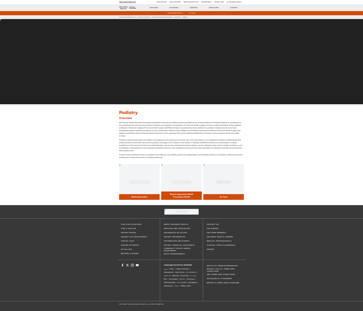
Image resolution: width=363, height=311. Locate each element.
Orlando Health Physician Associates (162, 17)
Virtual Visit (127, 241)
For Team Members (216, 233)
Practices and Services (144, 17)
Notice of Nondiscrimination (222, 266)
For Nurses (213, 228)
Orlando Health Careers (220, 237)
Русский (182, 283)
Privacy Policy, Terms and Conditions (221, 270)
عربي (165, 269)
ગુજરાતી (167, 276)
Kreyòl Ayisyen (180, 276)
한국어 (182, 279)
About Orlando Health (176, 224)
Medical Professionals (219, 241)
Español (192, 283)
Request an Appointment (134, 237)
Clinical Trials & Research (221, 245)
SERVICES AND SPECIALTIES (177, 228)
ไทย (176, 286)
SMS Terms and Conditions (221, 274)
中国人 (172, 269)
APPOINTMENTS (206, 2)
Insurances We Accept (176, 233)
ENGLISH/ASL (183, 269)
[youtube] (137, 265)
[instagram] (132, 265)
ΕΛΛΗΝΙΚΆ (191, 272)
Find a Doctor (128, 228)
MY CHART (192, 13)
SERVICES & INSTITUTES (191, 2)
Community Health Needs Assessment (177, 249)
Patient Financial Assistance (179, 245)
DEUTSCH (179, 272)
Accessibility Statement (219, 279)
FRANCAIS (168, 272)
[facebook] (122, 265)
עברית (193, 276)
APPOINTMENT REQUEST (175, 13)
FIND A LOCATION (175, 2)
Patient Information (174, 237)
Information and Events (177, 241)
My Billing (126, 249)
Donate (210, 249)
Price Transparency (174, 254)
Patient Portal (129, 233)
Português (169, 283)
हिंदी (165, 279)
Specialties (178, 17)
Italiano (173, 279)
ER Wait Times (219, 2)
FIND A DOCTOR (161, 2)
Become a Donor (129, 253)
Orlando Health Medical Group (127, 17)
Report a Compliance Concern (223, 283)
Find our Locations (131, 224)
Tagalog (168, 286)
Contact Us (213, 224)
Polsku (190, 279)
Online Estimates (130, 245)
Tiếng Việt (185, 286)
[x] (127, 265)
